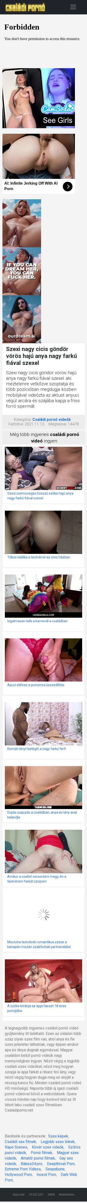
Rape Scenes (16, 1147)
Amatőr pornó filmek (38, 1158)
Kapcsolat (18, 1194)
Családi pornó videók (51, 419)
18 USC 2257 (36, 1194)
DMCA (51, 1194)
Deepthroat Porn (61, 1163)
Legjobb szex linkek (58, 1141)
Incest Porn (46, 1174)
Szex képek (58, 1136)
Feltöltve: (16, 424)
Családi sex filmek (20, 1141)
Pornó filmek (41, 1152)
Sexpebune (55, 1169)
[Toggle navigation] (73, 7)
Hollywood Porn (18, 1174)
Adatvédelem (66, 1194)
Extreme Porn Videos (23, 1169)
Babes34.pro (31, 1163)
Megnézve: (58, 424)
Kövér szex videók (48, 1147)
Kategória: (22, 419)
